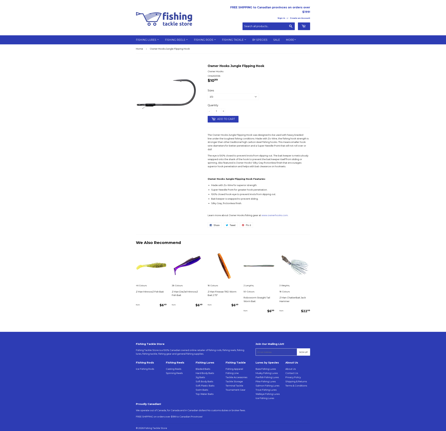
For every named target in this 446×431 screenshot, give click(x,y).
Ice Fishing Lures (265, 398)
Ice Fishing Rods (145, 368)
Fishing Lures (146, 39)
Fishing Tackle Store (155, 428)
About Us (290, 368)
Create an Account (300, 18)
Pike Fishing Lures (266, 381)
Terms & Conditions (296, 385)
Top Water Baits (204, 394)
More (290, 39)
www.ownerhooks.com (275, 215)
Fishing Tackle (233, 39)
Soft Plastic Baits (205, 385)
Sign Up (303, 352)
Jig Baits (200, 377)
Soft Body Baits (204, 381)
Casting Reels (173, 368)
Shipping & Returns (296, 381)
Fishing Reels (175, 39)
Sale (276, 39)
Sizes (211, 90)
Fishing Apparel (234, 368)
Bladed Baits (203, 368)
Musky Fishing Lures (267, 373)
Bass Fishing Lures (266, 368)
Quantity (213, 105)
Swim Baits (202, 389)
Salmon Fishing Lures (267, 385)
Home (139, 48)
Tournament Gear (235, 389)
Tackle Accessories (236, 377)
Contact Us (291, 373)
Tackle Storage (234, 381)
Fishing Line (232, 373)
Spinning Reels (174, 373)
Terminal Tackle (234, 385)
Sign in (281, 18)
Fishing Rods (204, 39)
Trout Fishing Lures (266, 389)
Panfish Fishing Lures (267, 377)
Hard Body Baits (205, 373)
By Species (259, 39)
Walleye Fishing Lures (268, 394)
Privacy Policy (293, 377)
